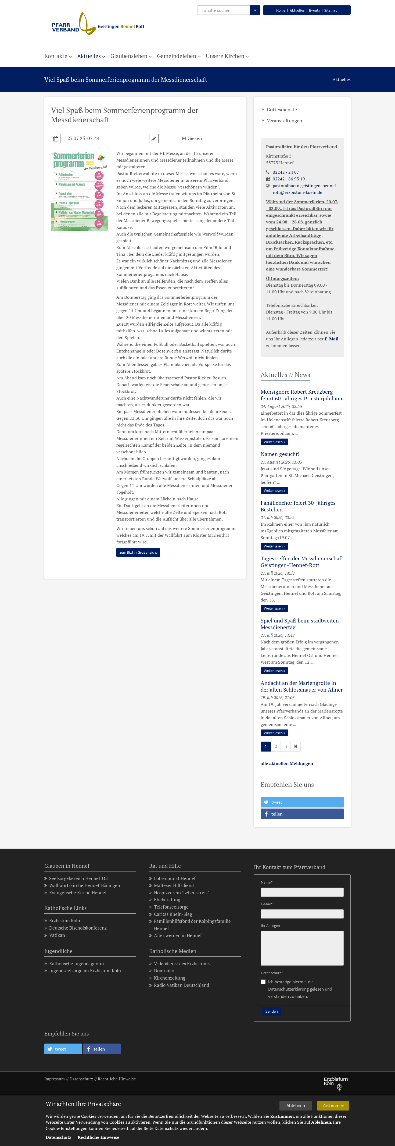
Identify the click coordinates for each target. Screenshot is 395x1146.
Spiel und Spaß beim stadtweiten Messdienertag (300, 624)
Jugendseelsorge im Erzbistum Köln (85, 970)
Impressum (54, 1078)
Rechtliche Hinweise (117, 1078)
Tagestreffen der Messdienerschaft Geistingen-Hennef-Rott (302, 562)
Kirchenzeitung (169, 978)
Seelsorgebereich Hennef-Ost (79, 878)
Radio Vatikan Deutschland (181, 985)
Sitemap (330, 10)
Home (280, 10)
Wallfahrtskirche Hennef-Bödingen (84, 885)
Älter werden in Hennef (178, 935)
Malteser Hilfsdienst (174, 885)
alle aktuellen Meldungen (287, 763)
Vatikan (57, 935)
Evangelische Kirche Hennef (78, 892)
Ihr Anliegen (270, 925)
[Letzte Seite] (295, 747)
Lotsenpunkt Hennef (175, 878)
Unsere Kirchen (225, 56)
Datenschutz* (272, 972)
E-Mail (331, 339)
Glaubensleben (128, 56)
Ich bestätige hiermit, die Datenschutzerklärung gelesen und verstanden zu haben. (300, 989)
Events (314, 10)
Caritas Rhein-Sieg (173, 914)
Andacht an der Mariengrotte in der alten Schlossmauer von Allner (302, 686)
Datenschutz (81, 1078)
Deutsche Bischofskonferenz (78, 928)
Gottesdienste (282, 109)
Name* (266, 882)
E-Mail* (266, 904)
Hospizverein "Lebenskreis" (181, 892)
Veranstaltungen (284, 120)
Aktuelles (297, 10)
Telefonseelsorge (171, 907)
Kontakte (55, 56)
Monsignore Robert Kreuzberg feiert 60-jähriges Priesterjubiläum (302, 395)
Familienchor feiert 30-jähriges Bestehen (298, 506)
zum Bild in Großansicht (138, 552)
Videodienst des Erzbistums (182, 963)
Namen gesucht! (280, 454)
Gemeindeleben (176, 56)
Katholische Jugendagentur (77, 963)
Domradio (164, 970)
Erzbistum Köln (64, 920)
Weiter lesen (273, 442)
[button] (302, 802)
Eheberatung (167, 899)
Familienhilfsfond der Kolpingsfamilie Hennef (192, 924)
